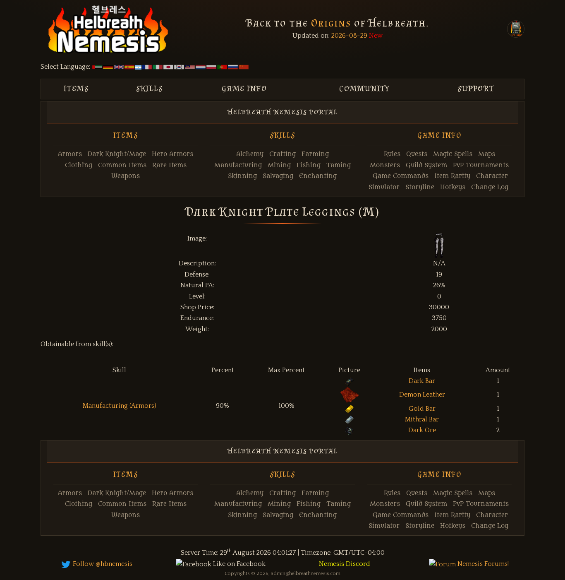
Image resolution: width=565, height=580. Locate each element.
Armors (70, 154)
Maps (486, 154)
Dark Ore (422, 430)
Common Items (122, 165)
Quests (416, 154)
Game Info (244, 88)
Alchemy (249, 154)
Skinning (242, 176)
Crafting (282, 154)
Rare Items (169, 165)
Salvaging (278, 176)
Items (76, 88)
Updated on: (311, 35)
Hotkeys (452, 187)
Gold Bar (422, 408)
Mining (279, 165)
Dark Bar (422, 381)
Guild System (426, 165)
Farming (315, 154)
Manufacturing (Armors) (119, 405)
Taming (338, 165)
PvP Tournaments (481, 165)
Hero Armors (172, 154)
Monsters (385, 165)
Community (364, 88)
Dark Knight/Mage (117, 154)
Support (475, 88)
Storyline (419, 187)
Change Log (489, 187)
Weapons (125, 176)
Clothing (78, 165)
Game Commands (401, 176)
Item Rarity (452, 176)
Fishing (309, 165)
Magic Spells (452, 154)
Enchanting (318, 176)
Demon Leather (422, 394)
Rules (392, 154)
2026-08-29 (348, 35)
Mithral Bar (422, 419)
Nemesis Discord (344, 564)
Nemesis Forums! (482, 564)
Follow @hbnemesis (101, 564)
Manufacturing (238, 165)
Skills (149, 88)
